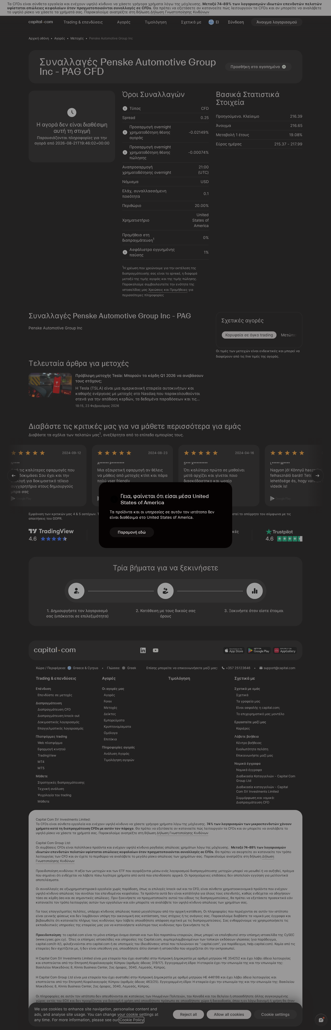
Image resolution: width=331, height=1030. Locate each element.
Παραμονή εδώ (132, 532)
